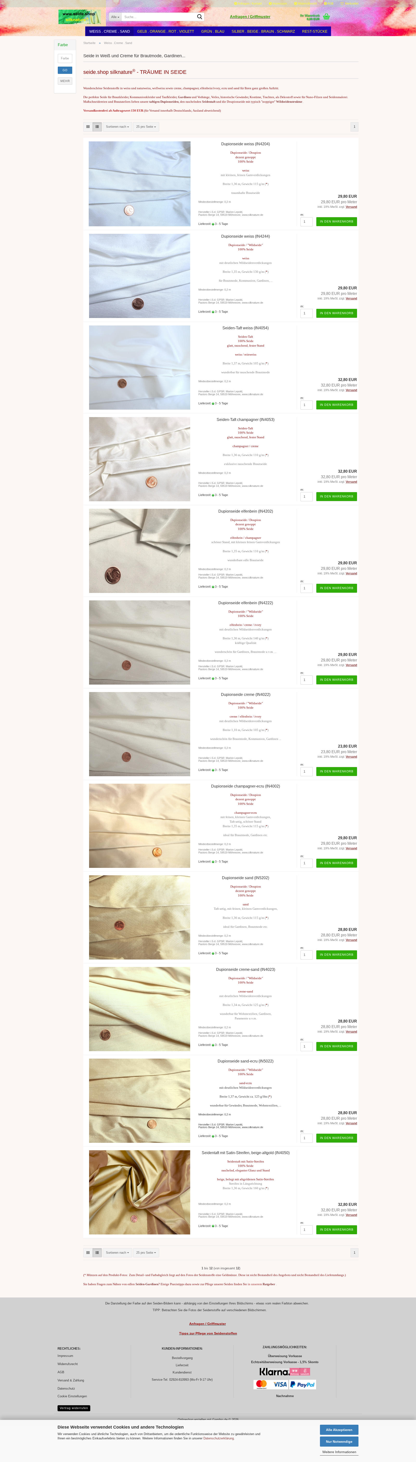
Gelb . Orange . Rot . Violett (165, 31)
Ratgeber (269, 1284)
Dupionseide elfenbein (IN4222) (245, 603)
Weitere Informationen (339, 1452)
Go (65, 70)
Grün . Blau (212, 31)
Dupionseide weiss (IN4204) (245, 144)
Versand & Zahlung (71, 1380)
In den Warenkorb (336, 221)
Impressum (279, 3)
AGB (330, 3)
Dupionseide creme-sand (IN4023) (245, 969)
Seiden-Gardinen (147, 1284)
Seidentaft (208, 101)
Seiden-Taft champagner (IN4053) (245, 420)
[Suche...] (199, 17)
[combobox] (117, 127)
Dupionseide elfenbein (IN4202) (245, 511)
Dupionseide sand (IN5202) (245, 878)
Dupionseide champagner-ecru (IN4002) (245, 786)
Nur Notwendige (339, 1441)
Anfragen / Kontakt (249, 3)
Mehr (65, 81)
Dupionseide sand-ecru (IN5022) (245, 1061)
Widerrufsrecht (307, 3)
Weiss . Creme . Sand (109, 31)
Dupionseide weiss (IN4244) (245, 236)
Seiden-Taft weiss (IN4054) (245, 328)
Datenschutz (66, 1388)
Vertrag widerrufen (74, 1408)
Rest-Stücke (314, 31)
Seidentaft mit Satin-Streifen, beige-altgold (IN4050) (246, 1153)
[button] (88, 127)
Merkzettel (351, 3)
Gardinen (184, 97)
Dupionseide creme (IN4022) (245, 695)
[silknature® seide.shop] (80, 16)
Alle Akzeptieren (339, 1430)
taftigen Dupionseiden (164, 101)
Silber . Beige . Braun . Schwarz (263, 31)
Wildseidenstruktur (289, 101)
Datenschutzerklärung (218, 1438)
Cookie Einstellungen (72, 1396)
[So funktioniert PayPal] (302, 1384)
